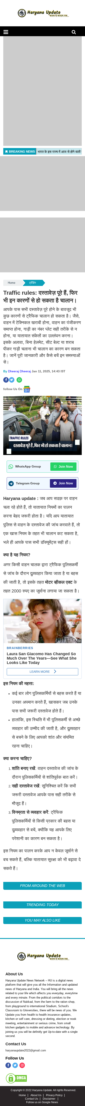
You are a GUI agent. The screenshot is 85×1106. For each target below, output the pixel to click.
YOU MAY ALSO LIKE (42, 920)
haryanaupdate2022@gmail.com (25, 1050)
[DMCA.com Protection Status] (16, 1078)
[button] (5, 32)
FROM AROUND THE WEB (42, 886)
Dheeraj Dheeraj (19, 371)
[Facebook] (8, 1065)
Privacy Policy (54, 1095)
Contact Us (15, 1044)
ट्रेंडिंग (32, 282)
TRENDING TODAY (42, 905)
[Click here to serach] (75, 33)
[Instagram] (22, 1065)
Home (11, 282)
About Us (14, 974)
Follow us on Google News (42, 1102)
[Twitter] (15, 1065)
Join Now (65, 466)
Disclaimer (49, 1098)
